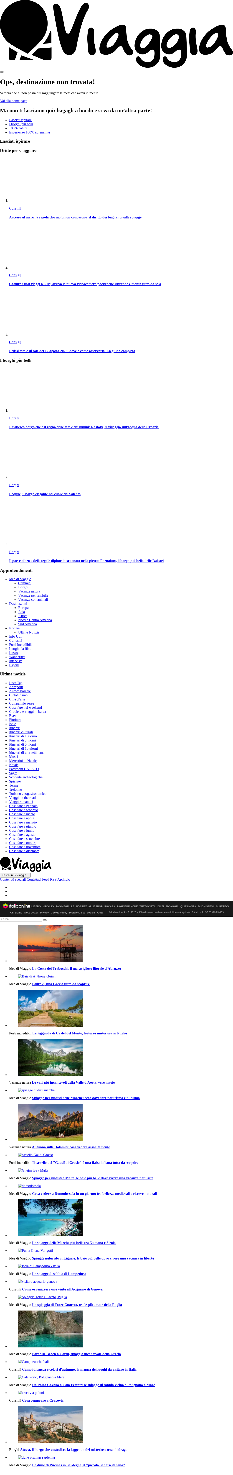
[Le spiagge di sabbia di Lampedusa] (121, 1266)
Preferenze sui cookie (82, 912)
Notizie (14, 628)
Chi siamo (16, 912)
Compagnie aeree (21, 703)
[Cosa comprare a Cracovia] (121, 1393)
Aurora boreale (20, 691)
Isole (12, 724)
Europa (23, 608)
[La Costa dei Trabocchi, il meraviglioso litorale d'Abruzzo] (121, 944)
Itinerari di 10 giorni (23, 748)
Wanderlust (17, 657)
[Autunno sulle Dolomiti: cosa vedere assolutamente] (121, 1123)
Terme (13, 785)
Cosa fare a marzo (22, 814)
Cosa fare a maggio (23, 822)
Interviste (15, 661)
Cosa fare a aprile (21, 818)
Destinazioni (18, 603)
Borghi (14, 418)
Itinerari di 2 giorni (22, 740)
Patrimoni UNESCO (24, 769)
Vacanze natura (29, 591)
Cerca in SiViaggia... (15, 875)
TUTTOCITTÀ (147, 906)
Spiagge (15, 781)
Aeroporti (16, 687)
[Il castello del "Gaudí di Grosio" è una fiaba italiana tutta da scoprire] (121, 1155)
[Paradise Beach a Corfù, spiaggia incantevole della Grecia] (121, 1329)
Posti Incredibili (20, 644)
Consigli (15, 208)
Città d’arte (17, 699)
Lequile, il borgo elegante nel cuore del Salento (45, 494)
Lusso (13, 653)
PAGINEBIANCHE (127, 906)
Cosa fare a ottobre (22, 843)
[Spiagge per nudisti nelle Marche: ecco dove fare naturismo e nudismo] (121, 1090)
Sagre (13, 773)
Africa (22, 616)
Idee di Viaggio (20, 579)
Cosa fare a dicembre (24, 851)
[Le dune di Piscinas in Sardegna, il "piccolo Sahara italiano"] (121, 1457)
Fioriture (15, 720)
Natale (13, 765)
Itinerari (14, 728)
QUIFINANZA (188, 906)
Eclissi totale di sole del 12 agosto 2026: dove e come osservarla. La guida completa (72, 351)
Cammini (24, 583)
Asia (21, 612)
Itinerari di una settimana (26, 752)
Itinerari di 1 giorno (23, 736)
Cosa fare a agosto (22, 834)
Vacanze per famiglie (33, 595)
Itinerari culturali (21, 732)
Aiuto (100, 912)
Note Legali (31, 912)
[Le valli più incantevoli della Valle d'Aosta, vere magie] (121, 1058)
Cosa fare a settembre (24, 839)
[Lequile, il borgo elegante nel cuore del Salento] (121, 456)
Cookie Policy (59, 912)
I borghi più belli (21, 124)
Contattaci (34, 879)
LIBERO (36, 906)
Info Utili (15, 636)
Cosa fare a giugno (22, 826)
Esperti (14, 665)
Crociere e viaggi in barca (27, 711)
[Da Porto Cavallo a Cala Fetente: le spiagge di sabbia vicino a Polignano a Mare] (121, 1377)
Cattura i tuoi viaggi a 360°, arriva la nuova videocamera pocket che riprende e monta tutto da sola (85, 284)
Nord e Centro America (35, 620)
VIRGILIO (48, 906)
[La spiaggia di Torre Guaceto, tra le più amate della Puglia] (121, 1297)
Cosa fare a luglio (21, 830)
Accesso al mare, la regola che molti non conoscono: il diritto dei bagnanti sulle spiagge (75, 217)
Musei (13, 757)
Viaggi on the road (22, 798)
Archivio (63, 879)
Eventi (13, 716)
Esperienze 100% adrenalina (29, 132)
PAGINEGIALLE (65, 906)
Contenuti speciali (13, 879)
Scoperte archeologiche (26, 777)
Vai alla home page (13, 101)
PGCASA (109, 906)
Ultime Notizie (28, 632)
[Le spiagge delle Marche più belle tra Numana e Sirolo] (121, 1218)
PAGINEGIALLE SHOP (89, 906)
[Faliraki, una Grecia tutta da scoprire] (121, 976)
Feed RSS (49, 879)
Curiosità (15, 640)
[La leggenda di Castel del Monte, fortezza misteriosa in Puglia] (121, 1009)
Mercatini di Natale (23, 761)
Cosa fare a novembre (25, 847)
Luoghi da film (19, 649)
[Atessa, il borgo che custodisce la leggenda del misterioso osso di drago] (121, 1425)
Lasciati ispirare (20, 120)
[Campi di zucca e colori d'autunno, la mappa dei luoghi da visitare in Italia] (121, 1362)
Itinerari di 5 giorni (22, 744)
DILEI (160, 906)
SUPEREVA (222, 906)
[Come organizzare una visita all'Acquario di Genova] (121, 1282)
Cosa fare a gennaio (23, 806)
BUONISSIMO (206, 906)
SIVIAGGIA (172, 906)
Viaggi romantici (21, 802)
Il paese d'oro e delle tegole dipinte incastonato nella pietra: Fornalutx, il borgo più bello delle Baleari (86, 561)
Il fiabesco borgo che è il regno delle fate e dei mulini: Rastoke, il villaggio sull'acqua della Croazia (84, 427)
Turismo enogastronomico (27, 793)
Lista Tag (16, 683)
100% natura (18, 128)
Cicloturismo (18, 695)
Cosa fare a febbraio (23, 810)
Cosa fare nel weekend (25, 707)
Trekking (15, 789)
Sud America (27, 624)
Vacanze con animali (33, 599)
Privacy (44, 912)
